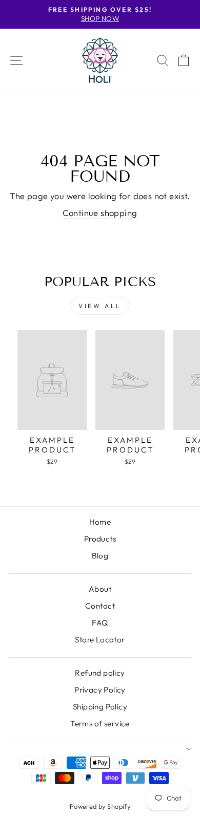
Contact (100, 606)
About (100, 589)
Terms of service (100, 723)
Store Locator (100, 639)
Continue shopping (100, 212)
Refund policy (100, 673)
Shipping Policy (100, 706)
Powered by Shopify (100, 806)
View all (100, 306)
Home (100, 522)
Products (100, 539)
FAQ (100, 623)
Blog (100, 555)
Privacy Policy (100, 690)
